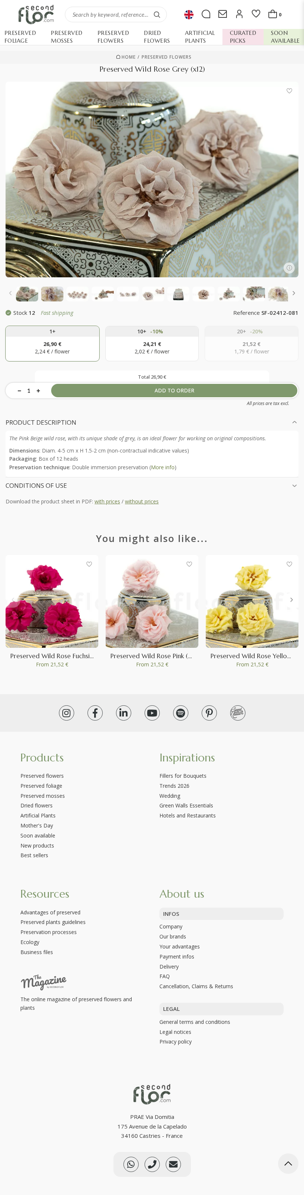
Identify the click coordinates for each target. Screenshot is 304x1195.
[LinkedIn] (123, 713)
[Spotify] (180, 713)
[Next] (293, 294)
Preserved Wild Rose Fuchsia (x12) (59, 656)
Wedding (169, 795)
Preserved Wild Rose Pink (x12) (154, 656)
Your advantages (179, 946)
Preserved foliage (41, 785)
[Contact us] (152, 1164)
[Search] (157, 14)
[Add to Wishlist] (289, 91)
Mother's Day (36, 825)
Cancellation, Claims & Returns (196, 986)
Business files (36, 952)
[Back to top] (288, 1164)
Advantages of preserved (50, 912)
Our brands (172, 936)
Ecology (29, 942)
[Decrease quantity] (19, 390)
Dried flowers (36, 805)
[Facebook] (95, 713)
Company (170, 926)
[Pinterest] (209, 713)
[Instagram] (66, 713)
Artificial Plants (38, 815)
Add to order (174, 390)
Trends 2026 (174, 785)
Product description (41, 422)
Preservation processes (48, 932)
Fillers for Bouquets (182, 775)
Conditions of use (36, 485)
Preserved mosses (42, 795)
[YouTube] (152, 713)
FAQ (164, 976)
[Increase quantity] (38, 390)
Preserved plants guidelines (53, 921)
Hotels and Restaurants (187, 815)
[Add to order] (52, 343)
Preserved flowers (167, 57)
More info (163, 467)
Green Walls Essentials (186, 805)
